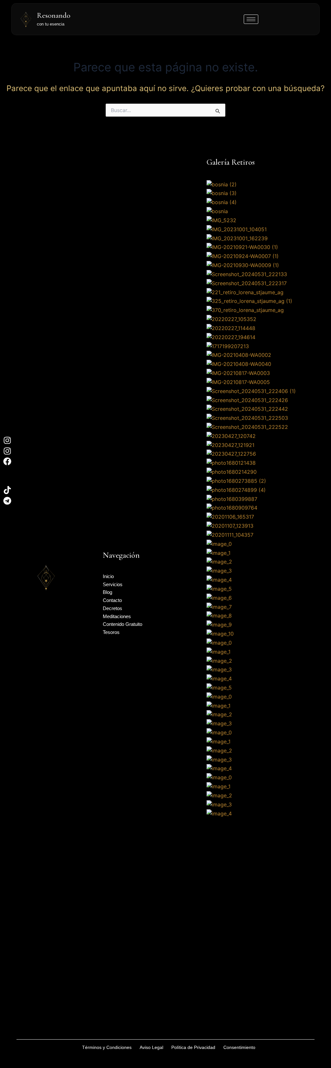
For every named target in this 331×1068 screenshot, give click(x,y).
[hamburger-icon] (251, 19)
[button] (258, 871)
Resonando (53, 15)
